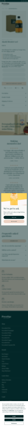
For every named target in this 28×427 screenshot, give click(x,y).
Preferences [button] (20, 411)
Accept (14, 416)
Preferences (14, 423)
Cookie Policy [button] (11, 410)
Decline (14, 419)
